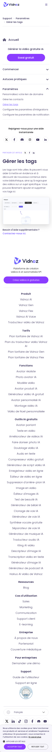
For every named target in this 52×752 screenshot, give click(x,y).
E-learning (26, 624)
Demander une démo (26, 663)
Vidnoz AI (26, 299)
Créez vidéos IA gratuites (26, 280)
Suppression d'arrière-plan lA (26, 482)
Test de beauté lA (26, 499)
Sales (26, 601)
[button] (26, 741)
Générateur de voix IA (26, 516)
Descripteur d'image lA (26, 551)
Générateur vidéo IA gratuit (26, 394)
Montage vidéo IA (26, 406)
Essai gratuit (26, 57)
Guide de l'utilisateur (26, 677)
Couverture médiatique (26, 649)
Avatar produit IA (26, 388)
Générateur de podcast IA (26, 568)
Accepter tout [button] (15, 746)
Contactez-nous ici (14, 233)
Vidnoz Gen (26, 305)
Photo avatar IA (26, 377)
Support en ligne (26, 683)
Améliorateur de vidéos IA (26, 436)
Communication (26, 613)
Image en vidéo (26, 488)
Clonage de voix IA (26, 511)
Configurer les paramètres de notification (26, 114)
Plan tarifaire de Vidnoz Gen (26, 352)
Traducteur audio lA (26, 539)
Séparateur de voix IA (26, 528)
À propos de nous (26, 638)
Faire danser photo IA (26, 442)
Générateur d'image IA (26, 562)
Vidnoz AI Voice (26, 316)
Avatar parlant (26, 425)
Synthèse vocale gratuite (26, 522)
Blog (26, 587)
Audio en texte (26, 453)
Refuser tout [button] (37, 746)
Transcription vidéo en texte (26, 557)
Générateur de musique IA (26, 534)
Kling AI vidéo (26, 545)
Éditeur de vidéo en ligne (26, 476)
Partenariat (26, 643)
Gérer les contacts (13, 99)
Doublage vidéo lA (26, 448)
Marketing (25, 607)
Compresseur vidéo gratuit (26, 459)
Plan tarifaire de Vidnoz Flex (26, 357)
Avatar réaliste (26, 371)
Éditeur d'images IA (26, 494)
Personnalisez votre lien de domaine (23, 94)
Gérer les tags (14, 22)
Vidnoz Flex (26, 311)
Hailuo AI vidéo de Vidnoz (26, 574)
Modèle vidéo (26, 383)
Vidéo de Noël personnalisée (26, 411)
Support (7, 18)
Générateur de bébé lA (26, 505)
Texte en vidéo (26, 431)
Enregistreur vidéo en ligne (26, 471)
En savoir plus (35, 737)
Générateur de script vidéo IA (26, 465)
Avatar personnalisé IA (26, 400)
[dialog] (26, 738)
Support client (26, 619)
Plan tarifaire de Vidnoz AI (26, 336)
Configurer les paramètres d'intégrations (25, 109)
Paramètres (22, 18)
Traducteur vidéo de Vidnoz (26, 322)
